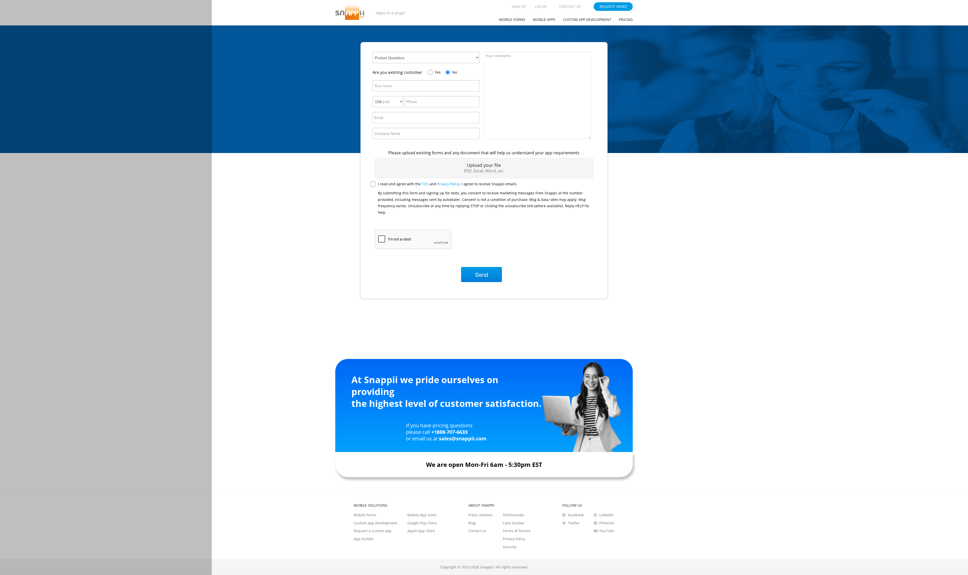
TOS (425, 183)
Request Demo (613, 6)
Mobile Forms (512, 19)
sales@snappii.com (463, 438)
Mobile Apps (544, 19)
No (454, 72)
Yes (438, 72)
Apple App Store (421, 530)
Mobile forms (365, 514)
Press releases (480, 514)
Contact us (477, 530)
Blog (472, 523)
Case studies (513, 523)
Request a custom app (372, 530)
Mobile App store (421, 514)
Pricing (626, 19)
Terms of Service (517, 530)
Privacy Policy (448, 183)
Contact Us (570, 6)
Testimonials (513, 514)
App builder (364, 538)
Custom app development (587, 19)
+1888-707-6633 (449, 432)
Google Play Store (422, 523)
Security (509, 546)
